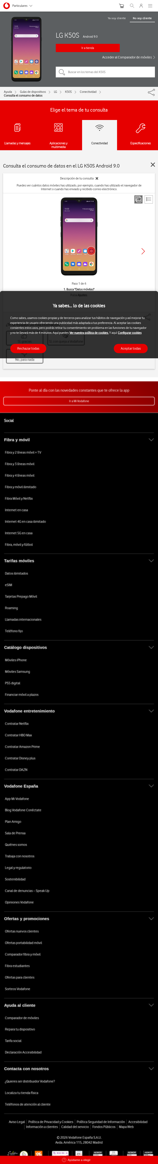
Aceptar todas (131, 348)
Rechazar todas (28, 348)
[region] (79, 727)
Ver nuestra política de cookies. (89, 333)
